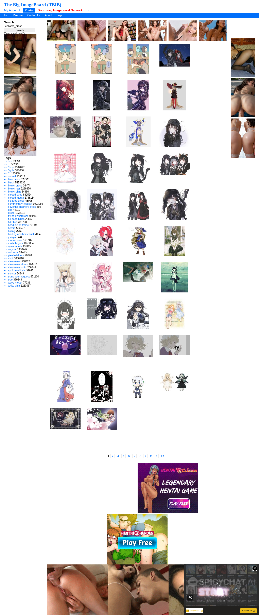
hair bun (12, 221)
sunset (12, 273)
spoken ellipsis (16, 270)
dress (11, 212)
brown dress (15, 185)
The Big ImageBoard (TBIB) (32, 4)
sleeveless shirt (17, 267)
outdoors (13, 252)
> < (10, 161)
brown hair (14, 188)
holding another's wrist (21, 234)
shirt (10, 258)
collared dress (16, 200)
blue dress (14, 179)
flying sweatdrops (18, 215)
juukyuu (12, 237)
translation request (19, 276)
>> (163, 455)
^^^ (10, 173)
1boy (11, 167)
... (9, 164)
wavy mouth (15, 282)
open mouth (15, 246)
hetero (11, 228)
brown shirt (14, 191)
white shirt (14, 285)
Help (59, 15)
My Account (12, 10)
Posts (29, 10)
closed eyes (15, 194)
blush (11, 182)
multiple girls (15, 243)
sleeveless (14, 261)
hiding (11, 231)
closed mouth (16, 197)
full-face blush (16, 218)
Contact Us (33, 15)
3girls (11, 170)
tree (10, 279)
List (6, 15)
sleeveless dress (18, 264)
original (12, 249)
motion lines (15, 240)
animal (12, 176)
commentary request (20, 203)
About (48, 15)
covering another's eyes (22, 206)
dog (10, 209)
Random (18, 15)
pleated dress (16, 255)
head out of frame (18, 225)
